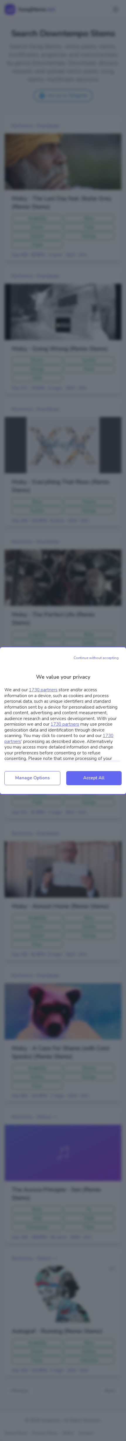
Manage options (32, 778)
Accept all (94, 778)
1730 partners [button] (43, 690)
